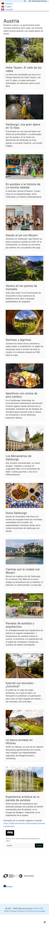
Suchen (39, 845)
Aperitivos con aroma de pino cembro (21, 395)
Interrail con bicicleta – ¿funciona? (20, 684)
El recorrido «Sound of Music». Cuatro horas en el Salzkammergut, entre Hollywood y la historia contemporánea (23, 194)
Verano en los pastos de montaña (21, 287)
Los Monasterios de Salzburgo (18, 457)
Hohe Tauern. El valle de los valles (24, 69)
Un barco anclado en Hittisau (19, 741)
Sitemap (13, 911)
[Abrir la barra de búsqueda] (24, 1)
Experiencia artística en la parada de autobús (22, 798)
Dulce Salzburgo (16, 513)
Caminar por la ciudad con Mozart (23, 571)
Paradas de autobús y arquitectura (20, 625)
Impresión (22, 911)
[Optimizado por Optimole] (45, 922)
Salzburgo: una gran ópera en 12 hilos (23, 126)
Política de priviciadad (36, 911)
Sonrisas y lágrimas (18, 339)
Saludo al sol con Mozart (22, 235)
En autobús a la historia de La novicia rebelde (23, 186)
